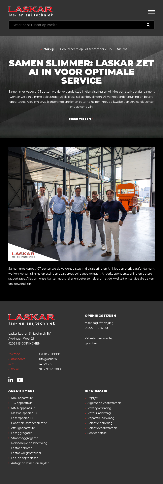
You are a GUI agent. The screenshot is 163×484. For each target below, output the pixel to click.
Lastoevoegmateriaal (26, 453)
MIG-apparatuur (22, 398)
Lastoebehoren (21, 448)
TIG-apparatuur (21, 403)
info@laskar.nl (48, 359)
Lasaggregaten (22, 433)
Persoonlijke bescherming (29, 443)
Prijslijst (92, 398)
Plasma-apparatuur (24, 413)
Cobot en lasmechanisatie (29, 423)
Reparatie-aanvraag (100, 418)
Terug (48, 49)
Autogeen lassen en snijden (30, 463)
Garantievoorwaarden (102, 428)
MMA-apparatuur (23, 408)
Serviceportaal (97, 433)
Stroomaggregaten (24, 438)
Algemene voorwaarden (104, 403)
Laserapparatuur (22, 418)
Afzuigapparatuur (23, 428)
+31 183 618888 (49, 354)
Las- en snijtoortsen (24, 458)
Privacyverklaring (99, 408)
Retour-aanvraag (99, 413)
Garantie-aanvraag (100, 423)
